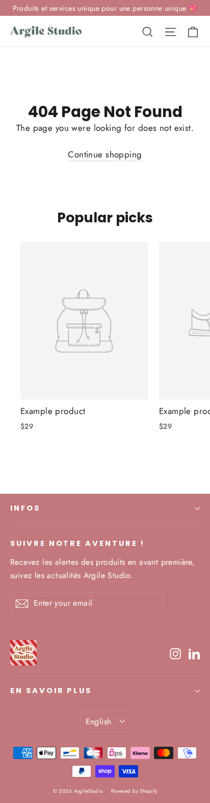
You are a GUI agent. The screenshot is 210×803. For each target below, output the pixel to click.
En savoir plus (51, 690)
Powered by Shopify (134, 791)
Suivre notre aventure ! (77, 543)
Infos (25, 508)
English (99, 721)
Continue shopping (105, 154)
